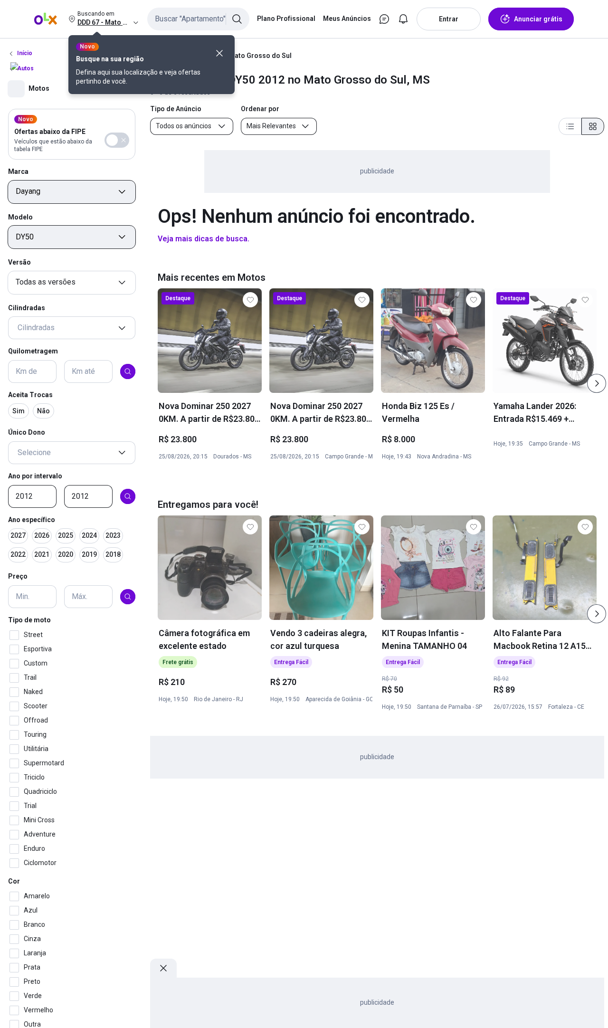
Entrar (448, 19)
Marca (18, 171)
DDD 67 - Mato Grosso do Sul (246, 55)
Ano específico (31, 520)
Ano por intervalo (35, 476)
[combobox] (198, 19)
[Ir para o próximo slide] (596, 383)
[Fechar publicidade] (163, 968)
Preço (18, 577)
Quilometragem (33, 351)
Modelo (20, 217)
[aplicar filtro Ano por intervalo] (127, 496)
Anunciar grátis (538, 19)
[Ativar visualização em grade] (592, 126)
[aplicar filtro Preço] (127, 596)
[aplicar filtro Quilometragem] (127, 371)
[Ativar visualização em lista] (570, 126)
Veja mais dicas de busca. (203, 238)
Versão (19, 262)
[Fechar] (219, 53)
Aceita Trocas (30, 395)
